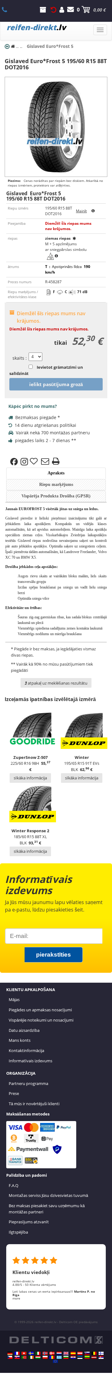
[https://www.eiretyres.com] (31, 1357)
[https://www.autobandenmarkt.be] (93, 1353)
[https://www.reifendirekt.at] (79, 1353)
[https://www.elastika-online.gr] (59, 1357)
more (16, 1298)
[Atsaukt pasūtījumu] (53, 9)
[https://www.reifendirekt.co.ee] (79, 1357)
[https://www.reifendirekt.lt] (87, 1357)
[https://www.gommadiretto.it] (37, 1353)
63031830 (8, 9)
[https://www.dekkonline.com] (45, 1353)
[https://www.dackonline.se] (31, 1353)
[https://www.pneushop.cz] (9, 1357)
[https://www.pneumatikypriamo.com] (17, 1357)
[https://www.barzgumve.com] (65, 1357)
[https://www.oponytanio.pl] (45, 1357)
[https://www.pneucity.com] (23, 1357)
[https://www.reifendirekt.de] (9, 1353)
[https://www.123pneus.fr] (17, 1353)
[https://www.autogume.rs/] (101, 1357)
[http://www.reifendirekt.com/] (55, 1361)
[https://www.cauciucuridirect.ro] (51, 1357)
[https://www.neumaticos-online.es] (73, 1353)
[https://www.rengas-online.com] (101, 1353)
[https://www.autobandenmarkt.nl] (59, 1353)
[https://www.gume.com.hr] (73, 1357)
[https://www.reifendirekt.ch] (23, 1353)
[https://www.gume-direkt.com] (87, 1353)
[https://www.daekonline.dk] (51, 1353)
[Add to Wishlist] (34, 461)
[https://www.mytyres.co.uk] (65, 1353)
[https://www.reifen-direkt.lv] (93, 1357)
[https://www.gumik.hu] (37, 1357)
